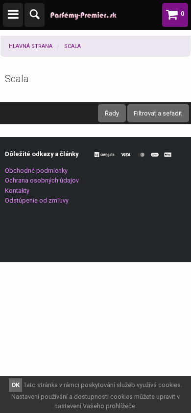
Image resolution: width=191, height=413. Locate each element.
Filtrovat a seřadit (158, 113)
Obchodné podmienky (36, 170)
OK (15, 385)
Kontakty (17, 190)
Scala (72, 46)
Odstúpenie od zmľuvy (37, 200)
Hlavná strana (30, 46)
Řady (112, 113)
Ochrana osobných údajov (42, 180)
